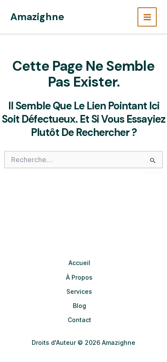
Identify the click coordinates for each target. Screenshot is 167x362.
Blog (79, 305)
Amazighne (37, 16)
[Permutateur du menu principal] (147, 17)
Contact (79, 319)
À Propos (79, 277)
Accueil (79, 262)
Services (79, 291)
